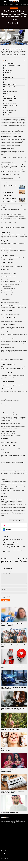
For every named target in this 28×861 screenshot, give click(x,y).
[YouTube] (4, 854)
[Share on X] (11, 23)
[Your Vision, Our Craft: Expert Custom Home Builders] (22, 187)
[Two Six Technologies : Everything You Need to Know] (14, 635)
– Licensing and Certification (10, 105)
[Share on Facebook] (8, 23)
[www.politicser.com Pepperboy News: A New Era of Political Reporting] (14, 782)
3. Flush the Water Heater (10, 86)
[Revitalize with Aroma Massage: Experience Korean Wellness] (14, 739)
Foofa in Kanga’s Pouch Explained (10, 729)
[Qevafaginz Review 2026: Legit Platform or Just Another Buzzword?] (14, 678)
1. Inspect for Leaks (8, 82)
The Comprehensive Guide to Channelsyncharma (9, 770)
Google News (8, 529)
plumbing (14, 305)
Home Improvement (14, 7)
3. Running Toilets (8, 72)
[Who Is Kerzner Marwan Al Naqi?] (14, 803)
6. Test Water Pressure (9, 93)
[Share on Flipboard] (13, 23)
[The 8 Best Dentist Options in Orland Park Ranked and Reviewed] (14, 614)
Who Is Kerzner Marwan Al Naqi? (10, 812)
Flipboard (7, 525)
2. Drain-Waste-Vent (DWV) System (12, 65)
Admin (8, 25)
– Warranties (7, 114)
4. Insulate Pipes (7, 89)
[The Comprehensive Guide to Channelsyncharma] (14, 760)
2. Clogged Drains (8, 70)
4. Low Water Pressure (9, 75)
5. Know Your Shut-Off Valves (10, 91)
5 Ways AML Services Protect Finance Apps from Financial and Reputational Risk (12, 708)
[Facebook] (2, 854)
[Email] (15, 23)
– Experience (7, 107)
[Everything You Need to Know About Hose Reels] (14, 656)
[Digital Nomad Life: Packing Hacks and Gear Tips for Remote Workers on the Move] (22, 200)
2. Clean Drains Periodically (10, 84)
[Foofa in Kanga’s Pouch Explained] (14, 720)
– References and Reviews (10, 110)
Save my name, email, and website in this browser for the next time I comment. (13, 597)
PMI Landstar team (14, 56)
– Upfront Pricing (8, 112)
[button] (2, 1)
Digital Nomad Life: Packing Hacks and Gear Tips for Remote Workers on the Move (10, 200)
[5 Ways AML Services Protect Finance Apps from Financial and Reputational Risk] (14, 699)
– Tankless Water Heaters (10, 103)
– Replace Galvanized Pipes (10, 96)
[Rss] (7, 854)
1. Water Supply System (9, 63)
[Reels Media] (14, 1)
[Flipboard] (4, 525)
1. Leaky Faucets (7, 67)
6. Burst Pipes (7, 79)
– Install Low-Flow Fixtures (10, 98)
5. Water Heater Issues (9, 77)
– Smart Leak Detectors (9, 100)
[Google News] (4, 529)
